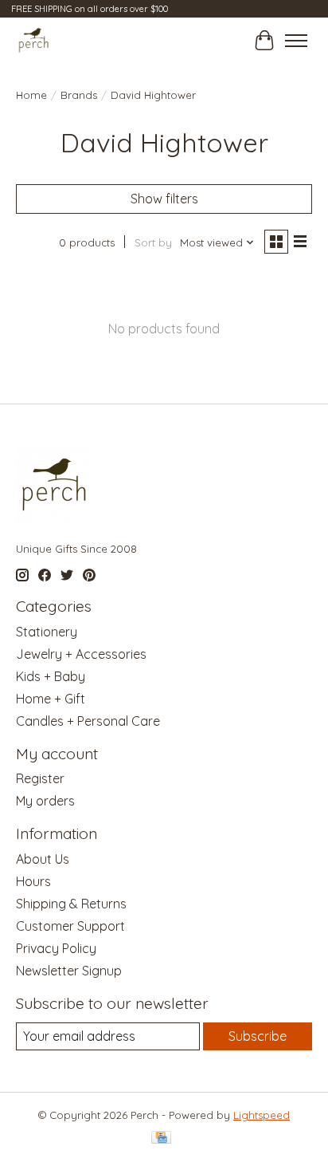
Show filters (164, 199)
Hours (33, 881)
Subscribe (257, 1036)
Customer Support (70, 926)
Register (40, 778)
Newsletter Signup (69, 971)
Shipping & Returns (71, 904)
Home (31, 95)
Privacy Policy (56, 948)
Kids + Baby (50, 676)
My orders (45, 801)
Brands (79, 95)
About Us (42, 859)
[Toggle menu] (296, 41)
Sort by (153, 242)
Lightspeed (261, 1115)
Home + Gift (50, 699)
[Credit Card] (161, 1138)
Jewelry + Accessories (81, 654)
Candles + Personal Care (88, 721)
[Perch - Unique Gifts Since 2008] (34, 40)
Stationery (46, 632)
